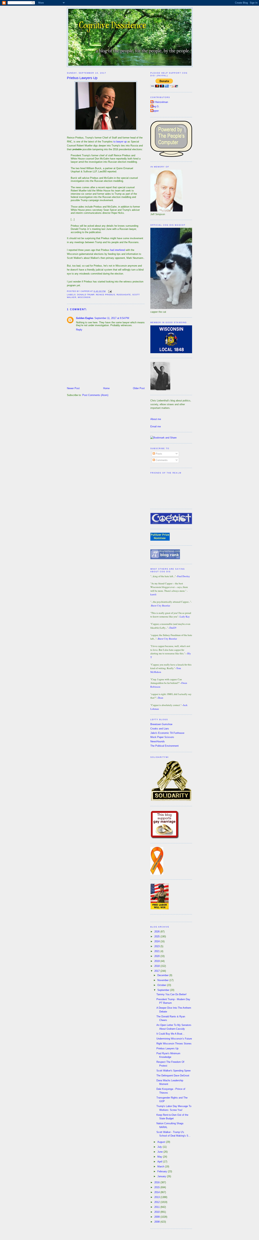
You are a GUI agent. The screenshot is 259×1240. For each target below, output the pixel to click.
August (161, 1141)
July (160, 1146)
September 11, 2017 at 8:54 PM (111, 318)
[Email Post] (109, 291)
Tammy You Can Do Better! (171, 994)
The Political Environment (164, 745)
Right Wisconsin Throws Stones (174, 1043)
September (163, 990)
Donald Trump (85, 295)
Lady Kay (185, 616)
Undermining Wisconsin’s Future (174, 1038)
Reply (79, 329)
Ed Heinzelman (159, 102)
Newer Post (73, 388)
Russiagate (124, 295)
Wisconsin (84, 297)
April (160, 1161)
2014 (157, 1192)
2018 (157, 966)
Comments (161, 460)
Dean (160, 697)
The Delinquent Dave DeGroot (172, 1075)
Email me (155, 426)
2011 (157, 1207)
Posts (158, 453)
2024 (157, 941)
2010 (157, 1211)
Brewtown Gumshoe (161, 724)
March (161, 1166)
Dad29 (173, 627)
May (160, 1156)
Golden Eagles (84, 318)
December (163, 975)
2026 (157, 931)
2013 (157, 1197)
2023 (157, 946)
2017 (157, 970)
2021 (157, 951)
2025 (157, 936)
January (162, 1176)
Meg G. (155, 106)
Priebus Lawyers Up (82, 78)
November (163, 980)
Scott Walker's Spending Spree (173, 1070)
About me (155, 419)
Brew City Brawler (160, 605)
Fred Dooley (183, 576)
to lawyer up (120, 141)
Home (106, 388)
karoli (153, 594)
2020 (157, 956)
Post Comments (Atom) (95, 395)
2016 (157, 1182)
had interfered (117, 250)
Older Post (139, 388)
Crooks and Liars (159, 728)
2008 (157, 1221)
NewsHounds (157, 741)
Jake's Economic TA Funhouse (167, 733)
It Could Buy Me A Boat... (170, 1033)
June (160, 1151)
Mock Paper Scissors (162, 737)
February (162, 1171)
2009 (157, 1216)
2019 (157, 961)
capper (155, 110)
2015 (157, 1187)
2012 (157, 1202)
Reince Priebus (105, 295)
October (162, 985)
